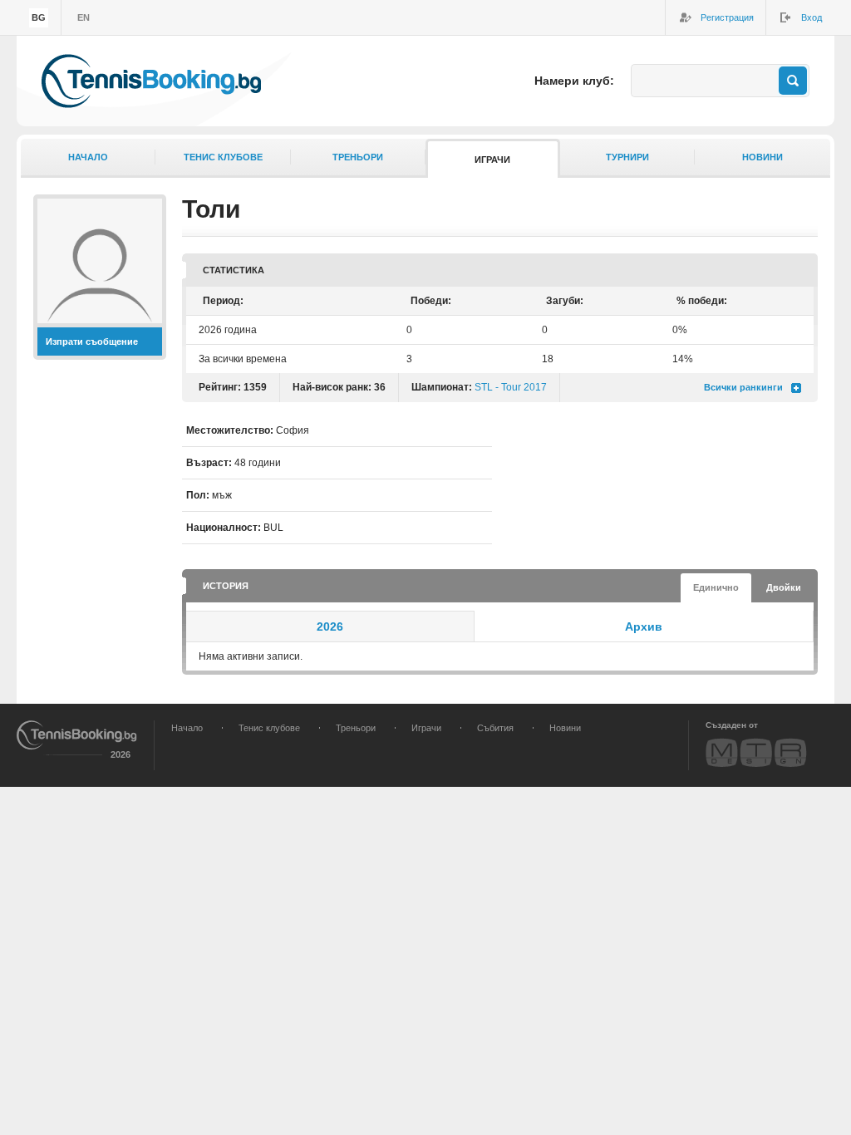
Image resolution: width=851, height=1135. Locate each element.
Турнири (627, 157)
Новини (762, 157)
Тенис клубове (223, 157)
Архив (643, 626)
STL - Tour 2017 (511, 387)
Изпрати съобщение (92, 341)
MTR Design (756, 752)
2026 (330, 626)
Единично (716, 587)
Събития (495, 728)
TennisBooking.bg (151, 81)
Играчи (492, 160)
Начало (88, 157)
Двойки (783, 587)
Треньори (357, 157)
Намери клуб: (574, 80)
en (83, 17)
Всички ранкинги (743, 387)
